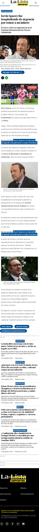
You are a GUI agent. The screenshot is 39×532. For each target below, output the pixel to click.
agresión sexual (22, 327)
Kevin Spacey (6, 327)
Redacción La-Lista (21, 426)
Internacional (20, 430)
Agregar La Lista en (11, 72)
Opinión (3, 500)
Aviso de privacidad (27, 510)
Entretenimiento (6, 11)
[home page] (19, 478)
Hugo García (18, 358)
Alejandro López (20, 379)
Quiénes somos (6, 510)
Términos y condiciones (9, 512)
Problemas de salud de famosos (13, 331)
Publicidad (16, 510)
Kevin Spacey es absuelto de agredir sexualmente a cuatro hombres (19, 141)
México (20, 407)
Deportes (20, 341)
